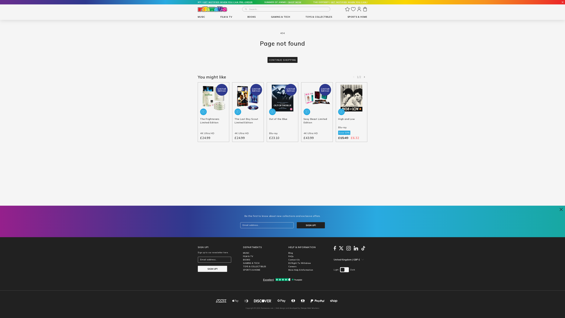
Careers (292, 266)
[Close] (563, 2)
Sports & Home (251, 270)
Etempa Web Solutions (310, 308)
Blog (290, 253)
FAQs (291, 256)
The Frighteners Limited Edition (209, 121)
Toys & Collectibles (254, 266)
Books (246, 260)
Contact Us (294, 260)
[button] (201, 17)
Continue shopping (282, 59)
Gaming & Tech (251, 263)
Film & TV (248, 256)
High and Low (346, 119)
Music (246, 253)
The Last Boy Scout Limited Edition (246, 121)
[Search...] (246, 9)
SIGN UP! (212, 268)
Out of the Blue (278, 119)
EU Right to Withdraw (299, 263)
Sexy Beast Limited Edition (315, 121)
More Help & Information (300, 270)
